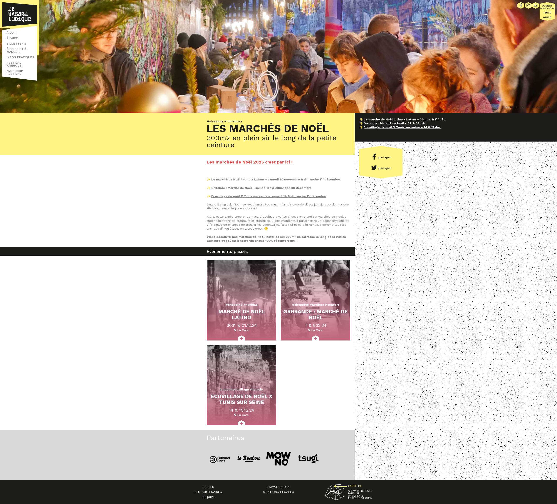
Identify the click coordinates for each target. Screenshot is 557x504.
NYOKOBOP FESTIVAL (15, 72)
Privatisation (278, 487)
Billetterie (16, 43)
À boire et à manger (16, 50)
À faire (12, 38)
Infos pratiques (20, 57)
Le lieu (208, 487)
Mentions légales (278, 492)
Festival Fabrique (14, 64)
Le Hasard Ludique (19, 14)
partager (384, 157)
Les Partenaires (208, 492)
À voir (12, 32)
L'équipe (208, 497)
